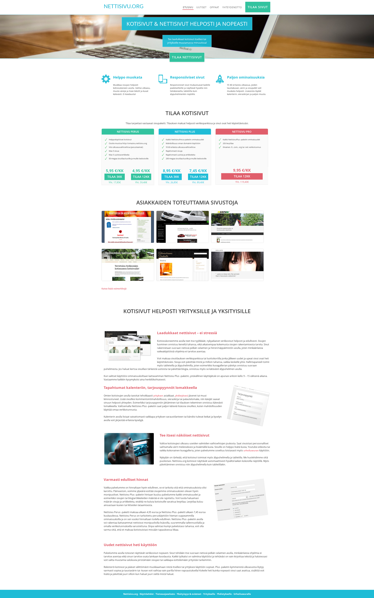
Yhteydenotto (232, 7)
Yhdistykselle (224, 593)
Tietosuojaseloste (165, 593)
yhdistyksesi (181, 395)
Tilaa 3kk (114, 177)
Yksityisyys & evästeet (189, 593)
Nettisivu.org (130, 593)
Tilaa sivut (258, 7)
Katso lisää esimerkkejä (114, 288)
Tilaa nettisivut (187, 57)
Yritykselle (209, 593)
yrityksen (158, 395)
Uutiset (201, 7)
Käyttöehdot (147, 593)
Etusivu (188, 7)
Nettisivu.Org (123, 6)
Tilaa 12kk (141, 177)
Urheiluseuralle (242, 593)
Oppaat (214, 7)
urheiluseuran (251, 450)
